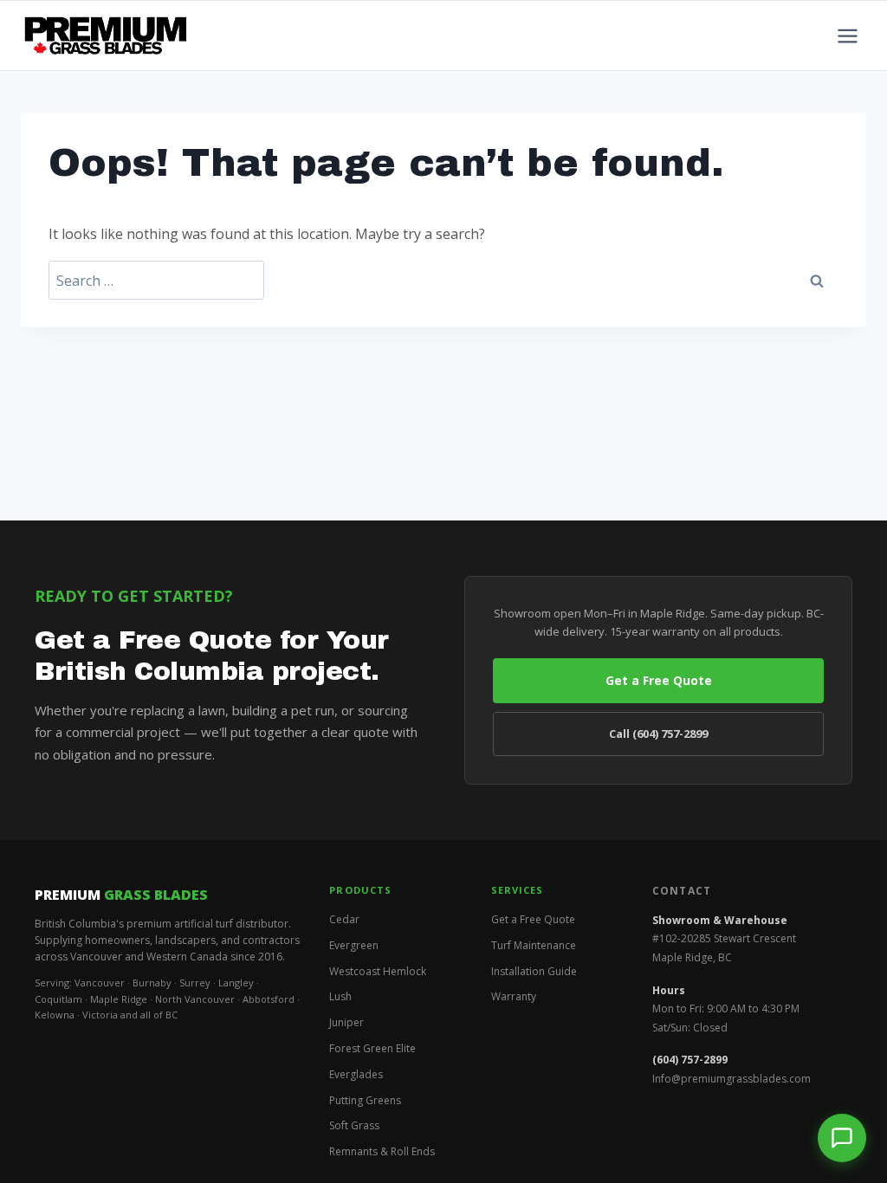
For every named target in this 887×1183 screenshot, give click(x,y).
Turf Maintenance (533, 945)
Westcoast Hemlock (377, 971)
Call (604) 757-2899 (658, 733)
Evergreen (354, 945)
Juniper (346, 1022)
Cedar (344, 919)
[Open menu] (847, 35)
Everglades (356, 1074)
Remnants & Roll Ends (382, 1151)
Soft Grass (354, 1125)
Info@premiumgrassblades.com (731, 1078)
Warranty (513, 996)
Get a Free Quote (658, 680)
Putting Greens (365, 1100)
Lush (340, 996)
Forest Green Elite (372, 1048)
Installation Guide (534, 971)
